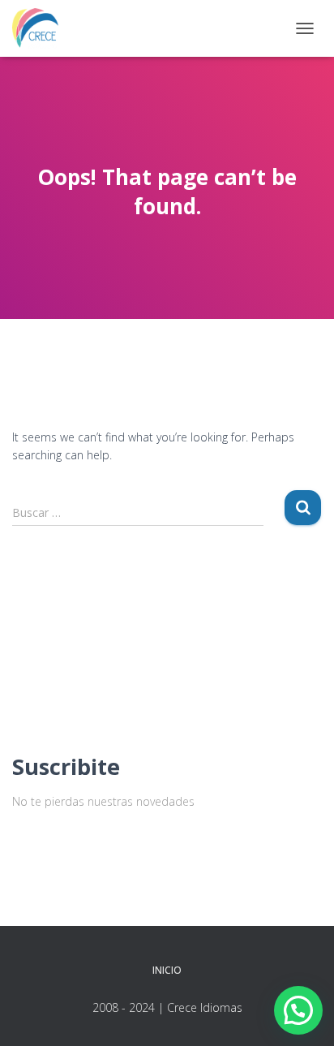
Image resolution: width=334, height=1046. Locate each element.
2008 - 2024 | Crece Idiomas (167, 1007)
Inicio (167, 970)
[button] (298, 1010)
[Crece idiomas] (41, 28)
